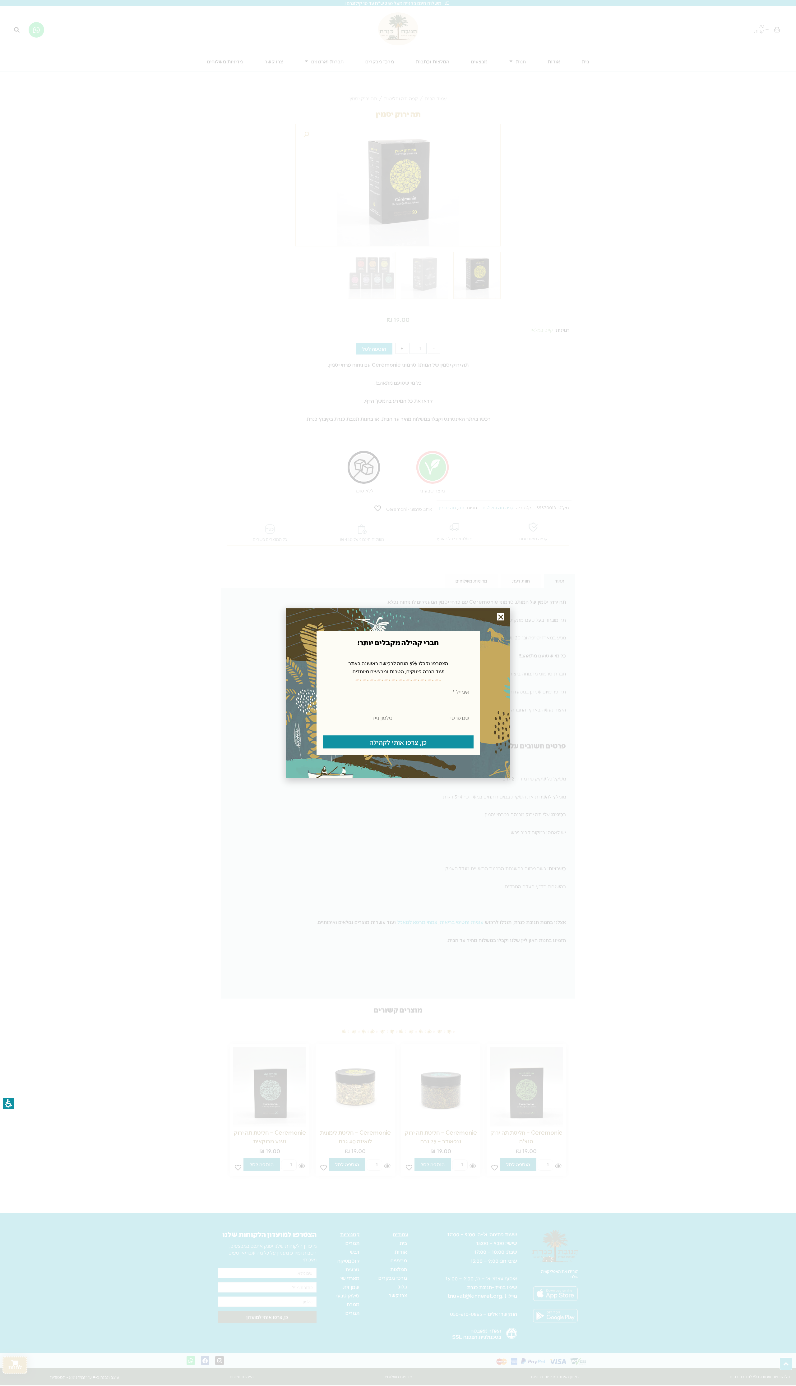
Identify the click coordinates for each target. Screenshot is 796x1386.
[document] (398, 693)
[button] (500, 616)
